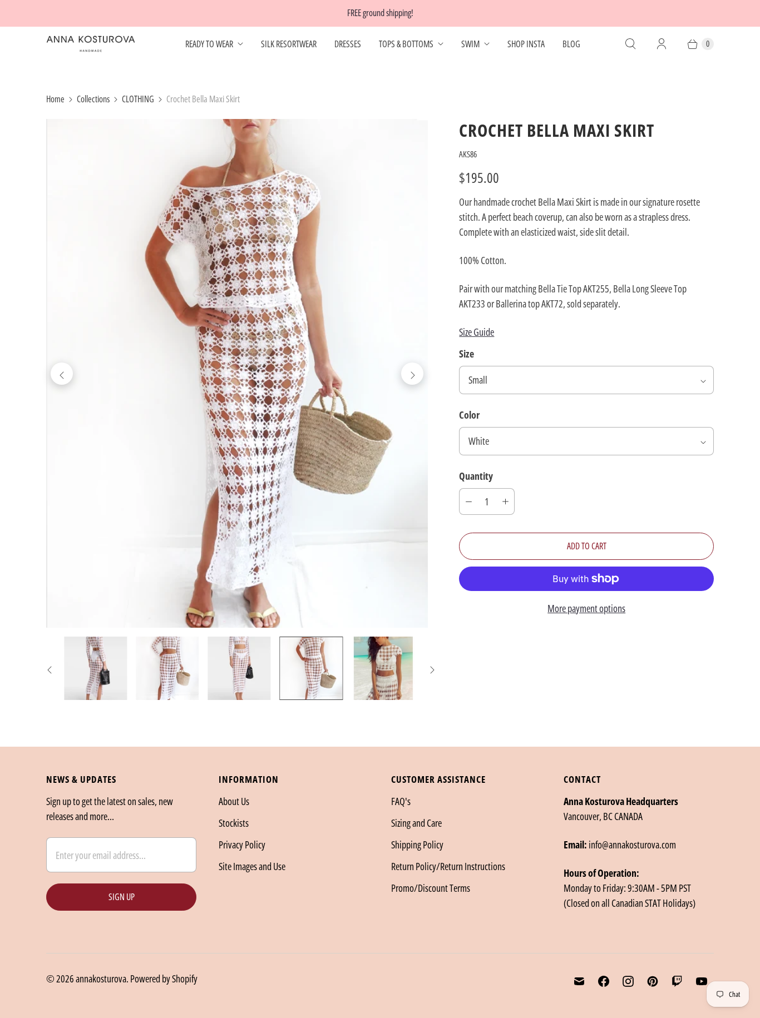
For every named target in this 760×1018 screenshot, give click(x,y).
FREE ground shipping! (380, 13)
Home (55, 99)
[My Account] (661, 44)
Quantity (476, 476)
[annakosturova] (90, 44)
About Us (234, 801)
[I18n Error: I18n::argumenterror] (95, 668)
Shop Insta (526, 44)
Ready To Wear (209, 44)
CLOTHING (138, 99)
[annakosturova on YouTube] (701, 981)
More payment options (586, 608)
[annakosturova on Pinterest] (652, 981)
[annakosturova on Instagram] (628, 981)
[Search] (630, 44)
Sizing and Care (416, 823)
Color (469, 414)
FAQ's (401, 801)
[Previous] (62, 373)
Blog (571, 44)
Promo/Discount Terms (430, 888)
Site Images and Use (252, 866)
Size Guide (476, 332)
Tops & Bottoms (406, 44)
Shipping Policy (417, 844)
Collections (93, 99)
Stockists (234, 823)
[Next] (412, 373)
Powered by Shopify (164, 978)
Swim (470, 44)
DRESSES (347, 44)
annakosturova (101, 978)
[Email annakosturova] (579, 981)
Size (466, 353)
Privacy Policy (242, 844)
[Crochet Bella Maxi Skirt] (237, 373)
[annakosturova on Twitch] (677, 981)
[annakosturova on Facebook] (603, 981)
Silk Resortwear (289, 44)
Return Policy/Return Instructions (448, 866)
